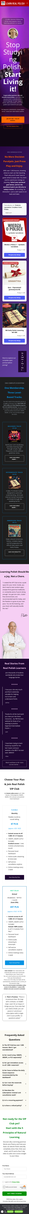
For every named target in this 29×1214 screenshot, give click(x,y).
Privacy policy (18, 1211)
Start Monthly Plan (14, 877)
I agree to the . (12, 1182)
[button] (4, 1211)
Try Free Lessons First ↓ (13, 126)
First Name (5, 1165)
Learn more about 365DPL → (14, 506)
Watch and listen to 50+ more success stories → (14, 764)
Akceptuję (10, 1211)
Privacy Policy (16, 1182)
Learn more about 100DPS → (14, 458)
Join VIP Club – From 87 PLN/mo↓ (13, 119)
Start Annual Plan (14, 963)
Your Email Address (8, 1173)
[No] (27, 1209)
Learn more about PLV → (14, 552)
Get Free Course (14, 1193)
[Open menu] (27, 3)
